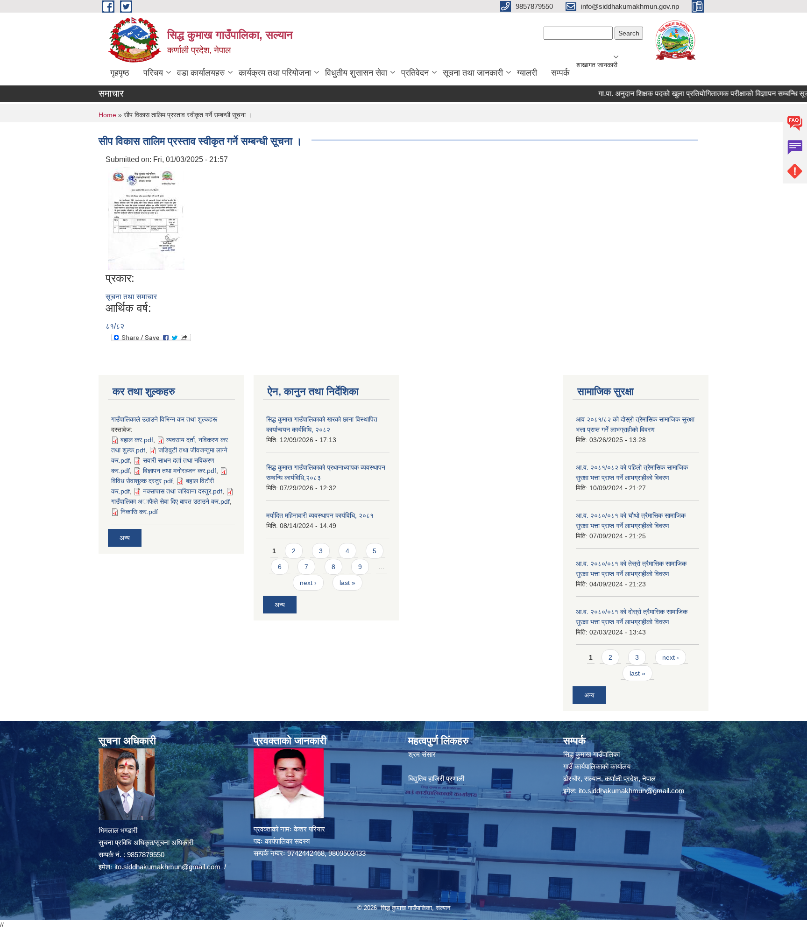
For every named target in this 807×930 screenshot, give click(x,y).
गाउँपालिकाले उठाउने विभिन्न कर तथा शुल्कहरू (164, 419)
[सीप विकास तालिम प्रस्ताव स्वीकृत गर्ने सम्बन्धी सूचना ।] (146, 218)
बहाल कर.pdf (136, 440)
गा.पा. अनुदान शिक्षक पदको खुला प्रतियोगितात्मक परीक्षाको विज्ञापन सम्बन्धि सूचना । (690, 94)
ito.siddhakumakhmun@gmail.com (167, 867)
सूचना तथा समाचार (131, 297)
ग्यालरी (527, 73)
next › (308, 582)
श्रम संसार (422, 754)
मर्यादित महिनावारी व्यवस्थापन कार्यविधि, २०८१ (320, 515)
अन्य (125, 538)
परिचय (153, 73)
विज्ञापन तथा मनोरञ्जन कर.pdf (179, 470)
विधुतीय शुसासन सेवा (356, 73)
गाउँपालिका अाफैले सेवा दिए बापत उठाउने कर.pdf (170, 501)
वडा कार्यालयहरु (201, 73)
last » (347, 582)
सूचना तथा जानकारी (473, 73)
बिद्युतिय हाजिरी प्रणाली (436, 778)
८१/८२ (115, 326)
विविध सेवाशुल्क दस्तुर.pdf (142, 481)
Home (107, 115)
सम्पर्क (560, 73)
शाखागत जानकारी (596, 65)
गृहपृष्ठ (119, 73)
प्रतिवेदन (415, 73)
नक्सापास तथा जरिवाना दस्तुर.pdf (182, 491)
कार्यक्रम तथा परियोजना (275, 73)
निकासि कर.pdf (139, 511)
